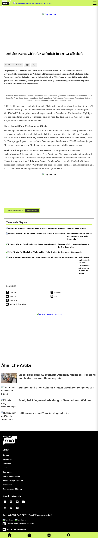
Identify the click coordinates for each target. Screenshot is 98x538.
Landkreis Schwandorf (14, 211)
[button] (88, 535)
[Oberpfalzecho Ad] (32, 3)
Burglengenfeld (32, 210)
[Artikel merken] (34, 65)
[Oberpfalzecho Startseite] (6, 5)
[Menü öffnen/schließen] (94, 3)
